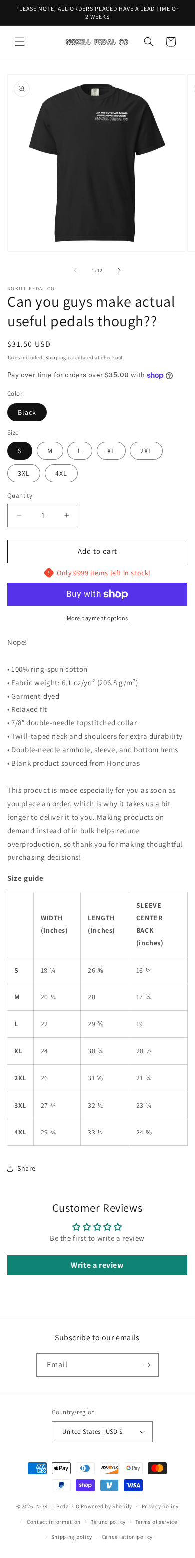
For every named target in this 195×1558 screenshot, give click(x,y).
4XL (62, 473)
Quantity (20, 495)
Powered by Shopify (106, 1506)
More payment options (97, 618)
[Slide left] (75, 270)
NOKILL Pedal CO (58, 1506)
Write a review (97, 1265)
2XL (146, 450)
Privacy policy (160, 1506)
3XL (24, 473)
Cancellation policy (127, 1536)
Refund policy (108, 1521)
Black (27, 412)
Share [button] (27, 1168)
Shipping (56, 357)
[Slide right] (119, 270)
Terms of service (157, 1521)
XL (112, 450)
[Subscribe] (147, 1365)
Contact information (54, 1521)
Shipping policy (72, 1536)
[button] (20, 42)
